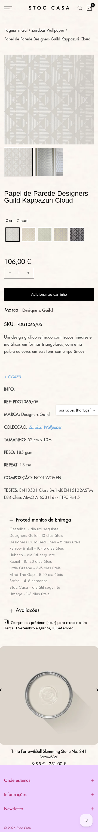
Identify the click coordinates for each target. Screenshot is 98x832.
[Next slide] (84, 99)
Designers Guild (37, 310)
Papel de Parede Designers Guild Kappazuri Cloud (47, 39)
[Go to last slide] (13, 99)
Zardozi (35, 427)
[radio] (12, 234)
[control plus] (29, 273)
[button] (18, 162)
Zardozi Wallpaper (48, 30)
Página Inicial (15, 30)
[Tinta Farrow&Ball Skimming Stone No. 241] (49, 695)
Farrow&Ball (49, 757)
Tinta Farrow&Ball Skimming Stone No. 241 (49, 752)
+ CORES (12, 377)
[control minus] (9, 273)
